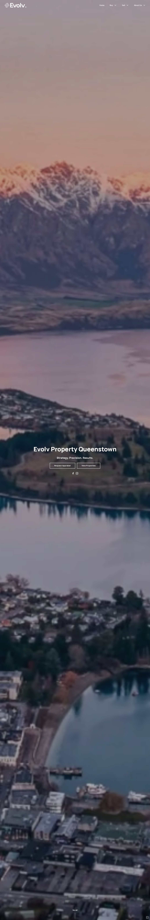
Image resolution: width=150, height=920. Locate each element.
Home (102, 5)
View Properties (89, 465)
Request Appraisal (62, 465)
